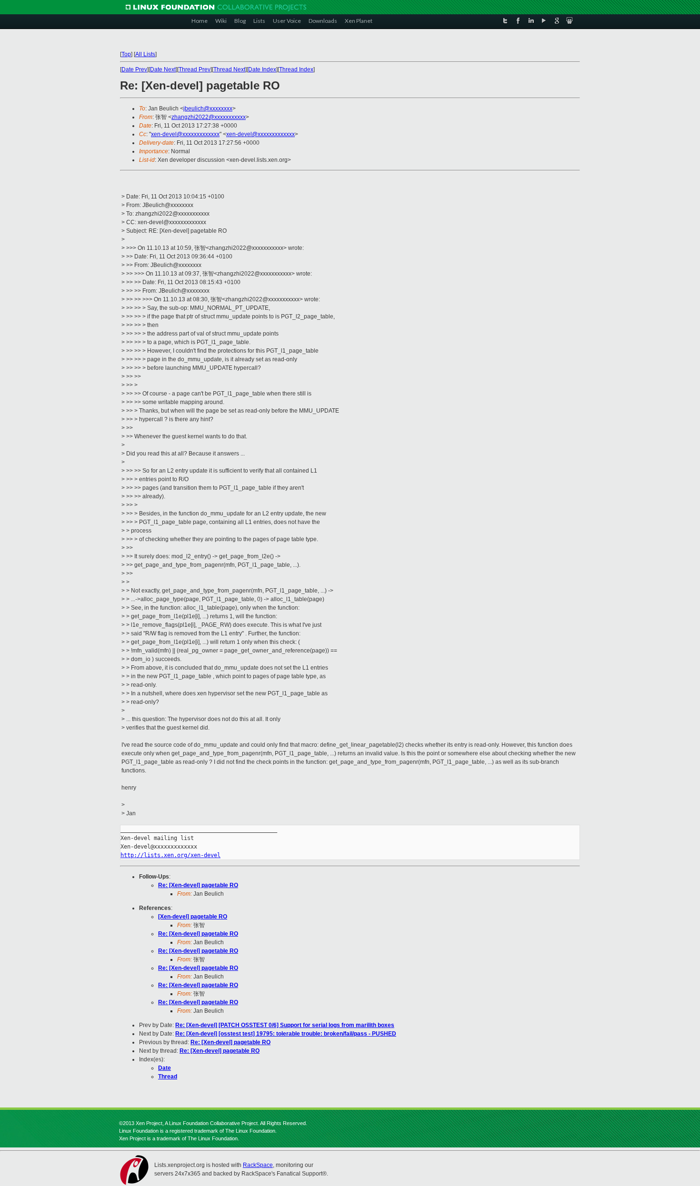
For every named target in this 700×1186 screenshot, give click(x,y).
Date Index (262, 69)
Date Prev (134, 69)
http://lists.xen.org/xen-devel (170, 855)
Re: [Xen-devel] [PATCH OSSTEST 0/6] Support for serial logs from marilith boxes (284, 1025)
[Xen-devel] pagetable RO (192, 916)
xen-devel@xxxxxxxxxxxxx (185, 134)
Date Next (163, 69)
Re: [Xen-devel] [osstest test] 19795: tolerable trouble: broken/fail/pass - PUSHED (285, 1033)
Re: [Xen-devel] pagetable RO (198, 885)
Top (126, 54)
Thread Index (296, 69)
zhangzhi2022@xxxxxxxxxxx (208, 117)
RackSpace (258, 1165)
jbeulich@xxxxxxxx (207, 108)
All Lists (145, 54)
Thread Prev (194, 69)
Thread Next (229, 69)
